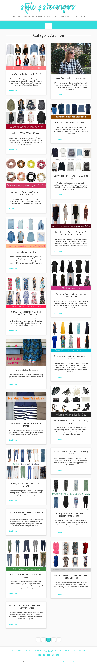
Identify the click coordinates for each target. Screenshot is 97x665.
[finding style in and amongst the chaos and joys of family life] (48, 10)
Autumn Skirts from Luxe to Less (71, 122)
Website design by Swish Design (62, 661)
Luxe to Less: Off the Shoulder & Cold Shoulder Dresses (71, 233)
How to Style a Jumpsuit (26, 369)
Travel (36, 650)
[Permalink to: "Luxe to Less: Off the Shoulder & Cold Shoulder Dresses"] (71, 215)
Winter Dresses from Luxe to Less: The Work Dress (26, 606)
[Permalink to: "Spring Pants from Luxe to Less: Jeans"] (26, 464)
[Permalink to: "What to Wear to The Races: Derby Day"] (71, 401)
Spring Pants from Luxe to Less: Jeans (26, 484)
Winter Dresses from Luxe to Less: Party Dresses (71, 576)
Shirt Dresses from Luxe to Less (70, 78)
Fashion (27, 650)
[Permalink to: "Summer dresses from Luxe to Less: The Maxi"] (71, 336)
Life (84, 650)
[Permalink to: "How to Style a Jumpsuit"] (26, 352)
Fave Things (76, 650)
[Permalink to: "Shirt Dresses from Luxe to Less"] (71, 58)
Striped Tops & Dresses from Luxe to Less (26, 513)
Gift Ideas (64, 650)
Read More (13, 91)
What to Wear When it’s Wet (26, 133)
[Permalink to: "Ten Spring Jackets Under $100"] (26, 56)
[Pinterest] (53, 655)
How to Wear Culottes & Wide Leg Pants (71, 452)
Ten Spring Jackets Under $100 (26, 74)
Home (12, 650)
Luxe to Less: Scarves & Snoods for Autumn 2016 (26, 193)
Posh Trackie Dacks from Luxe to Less (26, 575)
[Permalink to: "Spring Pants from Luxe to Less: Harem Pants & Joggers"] (71, 494)
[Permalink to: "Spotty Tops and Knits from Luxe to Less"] (71, 159)
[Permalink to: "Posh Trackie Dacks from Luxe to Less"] (26, 555)
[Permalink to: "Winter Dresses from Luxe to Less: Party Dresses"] (71, 556)
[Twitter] (44, 655)
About (19, 650)
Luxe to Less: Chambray (26, 252)
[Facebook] (40, 655)
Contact (48, 651)
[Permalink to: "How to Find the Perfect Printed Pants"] (26, 406)
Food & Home (53, 650)
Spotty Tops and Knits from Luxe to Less (71, 176)
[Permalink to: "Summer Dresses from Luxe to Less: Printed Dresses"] (26, 292)
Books (43, 650)
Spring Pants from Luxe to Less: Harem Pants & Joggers (71, 514)
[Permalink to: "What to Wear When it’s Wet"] (26, 114)
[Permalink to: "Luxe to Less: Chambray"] (26, 232)
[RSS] (57, 655)
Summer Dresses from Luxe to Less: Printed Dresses (26, 312)
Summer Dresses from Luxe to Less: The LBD (71, 295)
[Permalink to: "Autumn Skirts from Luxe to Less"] (71, 111)
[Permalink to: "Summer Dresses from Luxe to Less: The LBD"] (71, 274)
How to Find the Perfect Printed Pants (26, 424)
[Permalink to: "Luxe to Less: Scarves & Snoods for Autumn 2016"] (26, 173)
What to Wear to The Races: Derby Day (71, 421)
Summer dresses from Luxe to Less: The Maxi (71, 357)
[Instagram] (48, 655)
